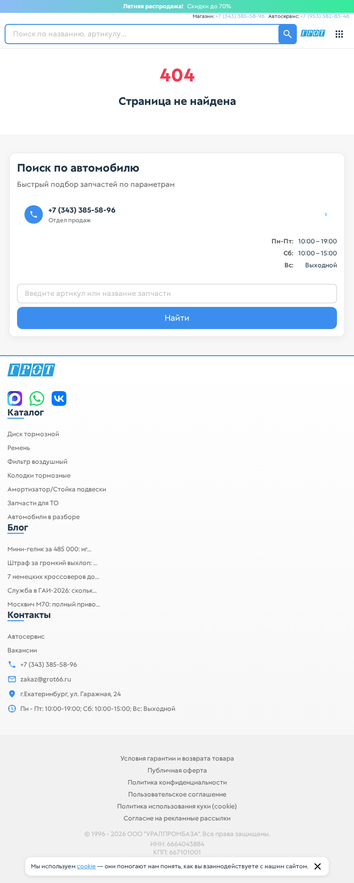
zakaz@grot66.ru (45, 679)
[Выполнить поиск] (287, 34)
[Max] (14, 398)
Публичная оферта (177, 770)
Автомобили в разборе (43, 517)
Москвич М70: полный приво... (53, 604)
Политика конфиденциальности (177, 782)
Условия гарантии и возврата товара (177, 758)
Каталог (25, 412)
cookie (86, 866)
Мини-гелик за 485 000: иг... (49, 549)
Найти (177, 317)
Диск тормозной (33, 434)
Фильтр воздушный (37, 461)
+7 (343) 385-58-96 (240, 16)
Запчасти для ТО (33, 503)
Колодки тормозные (39, 475)
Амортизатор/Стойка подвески (56, 489)
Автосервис (26, 636)
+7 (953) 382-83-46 (324, 16)
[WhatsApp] (37, 398)
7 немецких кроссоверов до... (53, 576)
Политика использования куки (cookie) (177, 806)
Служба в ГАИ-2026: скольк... (52, 590)
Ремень (18, 448)
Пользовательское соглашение (177, 794)
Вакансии (22, 650)
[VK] (59, 398)
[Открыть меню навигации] (339, 34)
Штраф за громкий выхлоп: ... (52, 563)
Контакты (29, 615)
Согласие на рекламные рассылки (177, 818)
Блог (17, 527)
